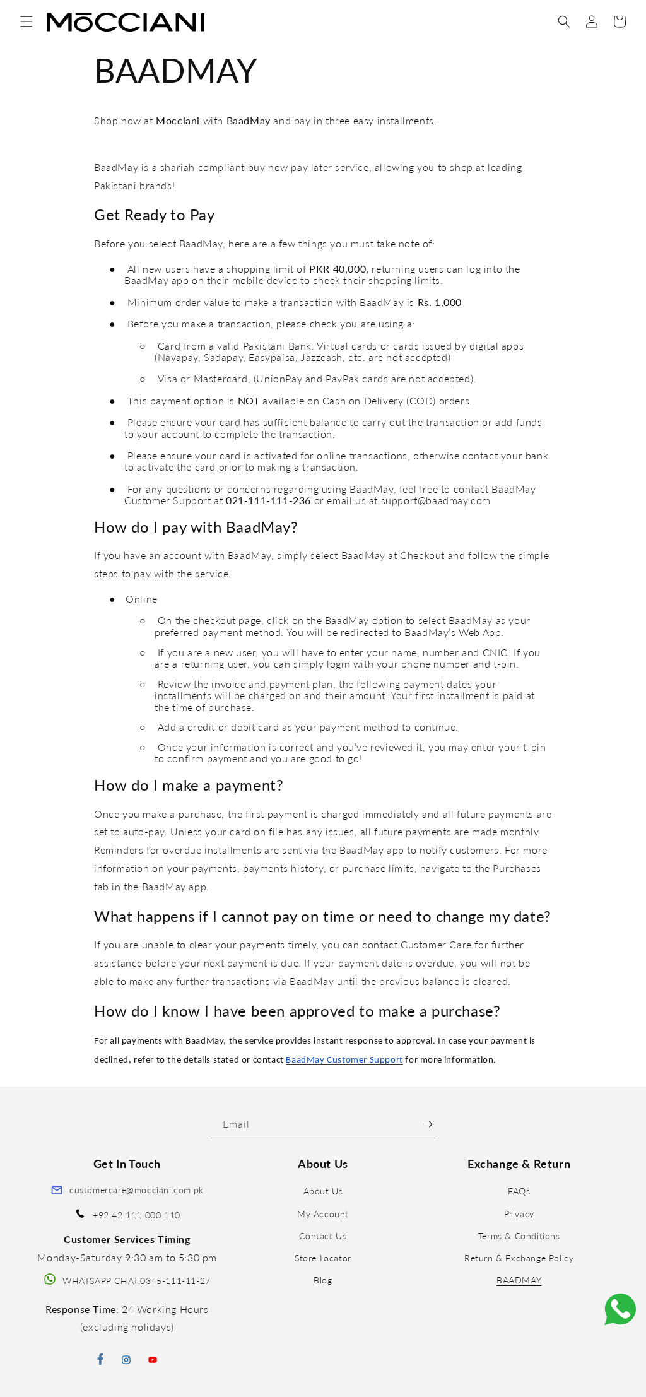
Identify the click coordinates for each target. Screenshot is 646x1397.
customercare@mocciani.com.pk (136, 1189)
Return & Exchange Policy (518, 1258)
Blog (323, 1280)
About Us (323, 1191)
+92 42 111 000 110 (136, 1215)
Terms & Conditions (519, 1235)
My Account (323, 1213)
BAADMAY (518, 1280)
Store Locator (323, 1258)
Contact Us (322, 1235)
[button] (26, 21)
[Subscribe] (428, 1124)
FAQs (519, 1191)
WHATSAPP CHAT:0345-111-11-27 (136, 1280)
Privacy (519, 1213)
